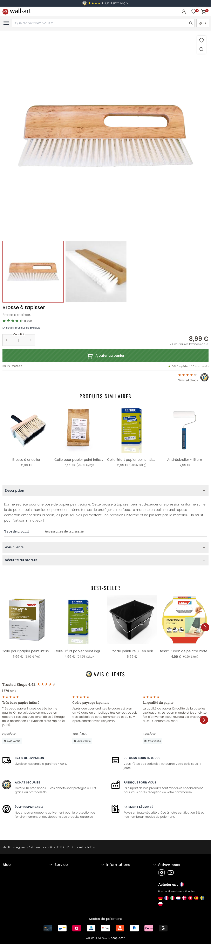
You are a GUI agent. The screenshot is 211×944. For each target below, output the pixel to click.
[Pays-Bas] (178, 898)
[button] (105, 136)
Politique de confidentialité (46, 847)
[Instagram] (161, 872)
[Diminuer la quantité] (7, 340)
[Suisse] (190, 898)
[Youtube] (170, 872)
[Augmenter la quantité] (31, 340)
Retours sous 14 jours (142, 758)
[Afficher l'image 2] (96, 271)
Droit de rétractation (81, 847)
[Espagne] (196, 898)
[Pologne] (160, 904)
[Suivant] (205, 627)
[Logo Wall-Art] (16, 11)
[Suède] (202, 898)
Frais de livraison (29, 758)
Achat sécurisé (27, 782)
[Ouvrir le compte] (184, 11)
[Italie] (172, 898)
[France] (166, 898)
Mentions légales (14, 847)
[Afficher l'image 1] (33, 271)
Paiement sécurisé (138, 807)
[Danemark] (184, 898)
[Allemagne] (160, 898)
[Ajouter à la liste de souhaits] (201, 40)
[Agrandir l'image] (201, 49)
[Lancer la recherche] (190, 23)
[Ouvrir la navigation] (6, 23)
